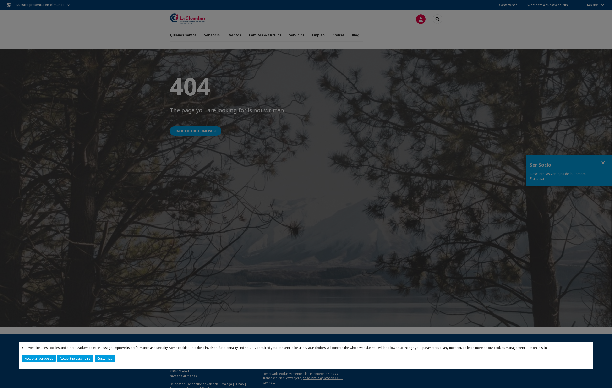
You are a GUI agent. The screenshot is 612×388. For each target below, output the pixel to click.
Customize (105, 358)
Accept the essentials (75, 358)
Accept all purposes (39, 358)
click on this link (537, 347)
